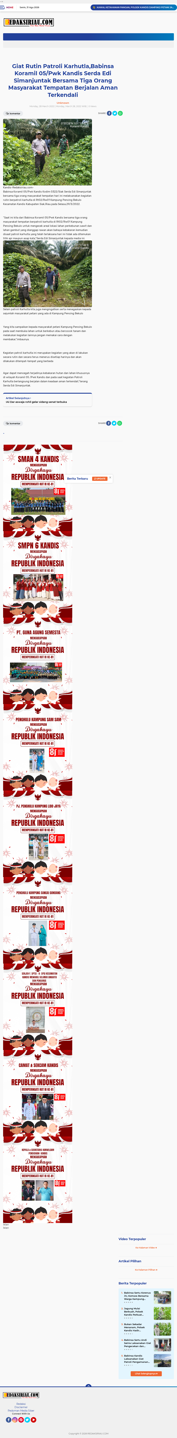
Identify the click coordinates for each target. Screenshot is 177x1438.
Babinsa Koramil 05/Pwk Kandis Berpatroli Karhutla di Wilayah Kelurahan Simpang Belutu (135, 7)
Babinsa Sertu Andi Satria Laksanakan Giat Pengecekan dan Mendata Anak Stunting (137, 1343)
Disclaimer (21, 1407)
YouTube (36, 1424)
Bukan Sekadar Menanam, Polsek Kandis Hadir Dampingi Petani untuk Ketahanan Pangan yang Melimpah (134, 1327)
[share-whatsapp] (120, 113)
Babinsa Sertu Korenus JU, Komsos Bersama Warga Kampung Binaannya (137, 1296)
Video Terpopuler (132, 1239)
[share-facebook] (109, 113)
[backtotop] (88, 1387)
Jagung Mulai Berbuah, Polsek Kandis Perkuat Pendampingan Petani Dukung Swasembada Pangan (137, 1311)
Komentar (14, 113)
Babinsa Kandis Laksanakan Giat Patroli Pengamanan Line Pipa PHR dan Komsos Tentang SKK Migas (136, 1359)
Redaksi (21, 1403)
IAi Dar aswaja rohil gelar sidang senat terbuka (36, 402)
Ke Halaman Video (145, 1247)
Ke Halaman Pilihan (145, 1269)
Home (9, 7)
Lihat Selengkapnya (145, 1373)
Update (100, 478)
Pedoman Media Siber (21, 1410)
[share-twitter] (114, 113)
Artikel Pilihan (130, 1261)
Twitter (29, 1424)
